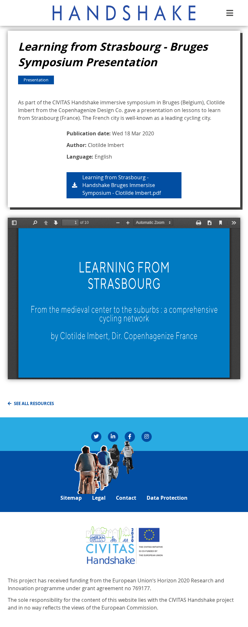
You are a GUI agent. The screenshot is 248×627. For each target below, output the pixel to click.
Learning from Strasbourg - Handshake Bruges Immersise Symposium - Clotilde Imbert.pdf (121, 185)
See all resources (34, 403)
